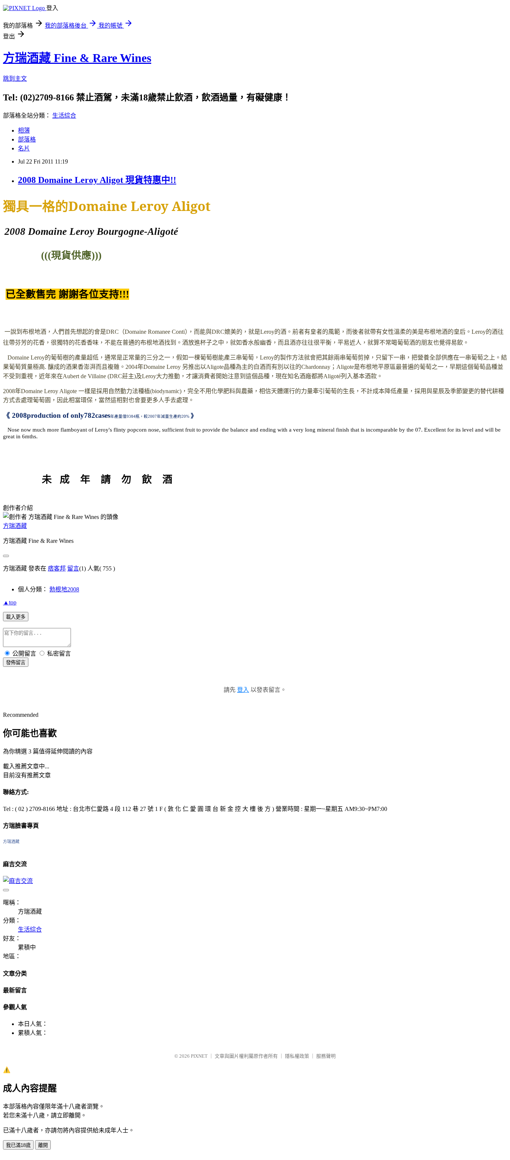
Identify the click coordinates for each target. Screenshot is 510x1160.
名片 (24, 148)
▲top (9, 602)
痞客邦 (57, 568)
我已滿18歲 (18, 1145)
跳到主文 (15, 78)
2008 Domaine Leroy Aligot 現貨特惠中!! (97, 180)
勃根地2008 (64, 589)
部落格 (27, 139)
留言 (73, 568)
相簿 (24, 130)
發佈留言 (15, 662)
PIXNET (199, 1056)
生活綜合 (64, 115)
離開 (43, 1145)
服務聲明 (326, 1056)
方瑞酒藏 (15, 526)
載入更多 (15, 617)
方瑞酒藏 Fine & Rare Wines (77, 58)
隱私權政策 (297, 1056)
